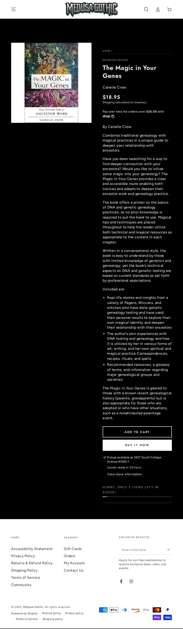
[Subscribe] (169, 550)
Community (21, 585)
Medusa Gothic (33, 607)
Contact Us (73, 570)
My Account (74, 563)
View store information (124, 474)
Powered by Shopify (24, 613)
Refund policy (51, 613)
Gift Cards (72, 549)
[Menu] (13, 9)
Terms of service (27, 619)
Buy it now (137, 445)
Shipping (109, 102)
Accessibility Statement (32, 549)
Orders (69, 556)
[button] (146, 9)
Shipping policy (52, 619)
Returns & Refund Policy (32, 563)
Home (106, 50)
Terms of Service (25, 577)
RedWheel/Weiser (115, 60)
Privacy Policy (23, 556)
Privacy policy (74, 613)
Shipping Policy (24, 570)
